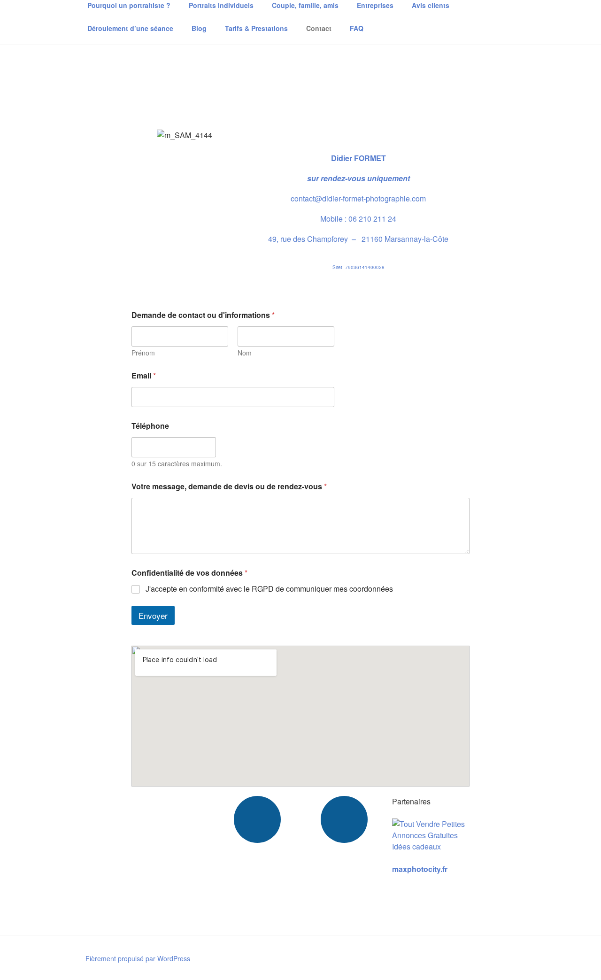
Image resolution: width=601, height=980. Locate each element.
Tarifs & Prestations (256, 28)
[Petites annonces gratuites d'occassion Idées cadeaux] (431, 846)
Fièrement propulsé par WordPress (137, 958)
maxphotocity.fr (419, 869)
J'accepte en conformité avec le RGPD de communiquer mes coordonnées (269, 589)
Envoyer (153, 615)
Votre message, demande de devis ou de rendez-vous (229, 486)
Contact (318, 28)
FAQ (356, 28)
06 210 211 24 (372, 218)
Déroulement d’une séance (130, 28)
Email (143, 375)
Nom (245, 353)
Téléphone (150, 425)
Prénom (143, 353)
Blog (199, 28)
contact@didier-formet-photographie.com (358, 198)
